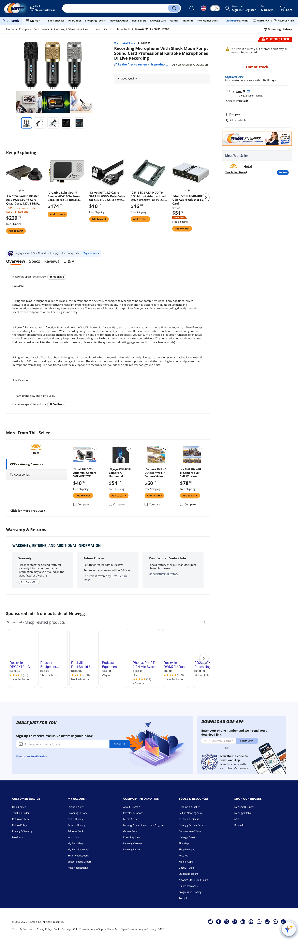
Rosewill (238, 825)
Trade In (183, 898)
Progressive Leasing (190, 892)
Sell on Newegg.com (190, 813)
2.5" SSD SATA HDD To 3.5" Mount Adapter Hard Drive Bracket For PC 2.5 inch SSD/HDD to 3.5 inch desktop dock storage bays (148, 196)
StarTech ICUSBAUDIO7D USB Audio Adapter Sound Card (190, 199)
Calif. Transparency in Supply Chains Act (95, 929)
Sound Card (103, 29)
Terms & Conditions (23, 929)
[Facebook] (218, 921)
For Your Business (189, 819)
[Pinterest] (251, 921)
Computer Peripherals (34, 29)
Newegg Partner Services (193, 825)
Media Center (131, 819)
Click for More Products (26, 510)
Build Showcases (188, 886)
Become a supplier (189, 807)
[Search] (174, 8)
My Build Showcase (78, 849)
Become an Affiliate (190, 831)
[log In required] (94, 449)
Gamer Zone (130, 831)
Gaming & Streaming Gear (72, 29)
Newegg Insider (132, 849)
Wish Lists (73, 837)
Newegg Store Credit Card (193, 880)
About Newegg (131, 807)
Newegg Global (243, 813)
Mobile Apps (186, 861)
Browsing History (77, 813)
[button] (43, 8)
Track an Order (20, 813)
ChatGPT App (186, 867)
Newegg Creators (189, 837)
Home (10, 29)
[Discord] (275, 921)
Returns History (76, 825)
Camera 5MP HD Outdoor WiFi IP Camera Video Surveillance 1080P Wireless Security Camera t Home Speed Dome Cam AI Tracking (156, 472)
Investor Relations (133, 813)
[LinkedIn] (242, 921)
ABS (236, 819)
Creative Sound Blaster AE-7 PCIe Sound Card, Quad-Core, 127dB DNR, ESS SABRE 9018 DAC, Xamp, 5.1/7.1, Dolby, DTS (24, 199)
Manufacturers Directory (163, 574)
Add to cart (15, 231)
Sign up (119, 744)
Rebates (183, 855)
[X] (226, 921)
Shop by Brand (187, 849)
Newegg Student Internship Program (143, 825)
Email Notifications (78, 855)
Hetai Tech (123, 29)
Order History (75, 819)
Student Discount (188, 873)
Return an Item (20, 819)
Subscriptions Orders (79, 861)
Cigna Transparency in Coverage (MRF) (142, 929)
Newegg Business (244, 807)
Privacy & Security (22, 831)
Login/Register (76, 807)
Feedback (58, 277)
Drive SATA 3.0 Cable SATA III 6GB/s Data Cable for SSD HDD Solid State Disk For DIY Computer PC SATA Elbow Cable (107, 196)
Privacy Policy (44, 929)
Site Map (184, 843)
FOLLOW (283, 172)
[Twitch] (267, 921)
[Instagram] (234, 921)
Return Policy (19, 825)
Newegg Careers (132, 843)
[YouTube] (259, 921)
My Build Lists (75, 843)
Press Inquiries (131, 837)
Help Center (19, 807)
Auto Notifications (78, 867)
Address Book (75, 831)
